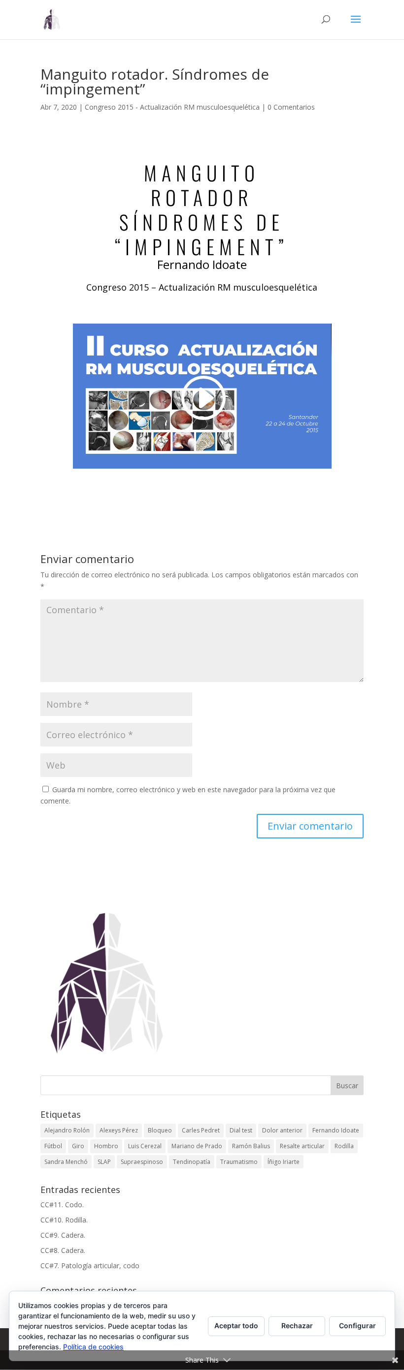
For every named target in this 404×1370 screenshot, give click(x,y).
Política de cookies (93, 1346)
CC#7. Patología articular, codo (89, 1265)
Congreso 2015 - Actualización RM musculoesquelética (172, 107)
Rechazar (297, 1325)
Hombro (106, 1146)
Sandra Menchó (66, 1162)
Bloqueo (160, 1130)
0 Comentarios (291, 107)
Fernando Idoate (335, 1130)
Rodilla (344, 1146)
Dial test (241, 1130)
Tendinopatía (191, 1162)
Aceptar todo (236, 1325)
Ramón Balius (251, 1146)
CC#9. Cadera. (62, 1235)
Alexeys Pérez (119, 1130)
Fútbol (53, 1146)
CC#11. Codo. (62, 1204)
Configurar (357, 1325)
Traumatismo (239, 1162)
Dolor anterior (282, 1130)
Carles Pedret (201, 1130)
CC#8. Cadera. (62, 1250)
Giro (78, 1146)
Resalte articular (302, 1146)
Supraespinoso (142, 1162)
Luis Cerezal (145, 1146)
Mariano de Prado (196, 1146)
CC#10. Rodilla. (64, 1219)
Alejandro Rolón (67, 1130)
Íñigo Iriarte (284, 1162)
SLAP (104, 1162)
